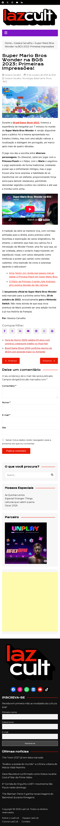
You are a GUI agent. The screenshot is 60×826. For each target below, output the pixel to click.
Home (8, 43)
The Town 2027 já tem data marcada (22, 757)
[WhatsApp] (44, 331)
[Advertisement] (30, 602)
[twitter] (12, 331)
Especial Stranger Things (19, 498)
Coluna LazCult (10, 821)
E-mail (6, 415)
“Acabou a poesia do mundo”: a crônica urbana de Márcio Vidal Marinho (29, 766)
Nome (6, 402)
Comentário (9, 386)
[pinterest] (36, 331)
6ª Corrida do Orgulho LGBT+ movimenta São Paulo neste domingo (27, 786)
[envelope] (28, 331)
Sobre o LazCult (10, 818)
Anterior (12, 360)
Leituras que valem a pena (19, 502)
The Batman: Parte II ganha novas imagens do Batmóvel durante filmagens (27, 796)
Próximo (47, 360)
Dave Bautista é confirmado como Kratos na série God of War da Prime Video (29, 776)
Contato (26, 821)
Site (4, 427)
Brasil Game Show (42, 78)
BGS (5, 81)
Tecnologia (27, 78)
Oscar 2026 (11, 505)
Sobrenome (8, 722)
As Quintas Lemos (15, 495)
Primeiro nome (9, 712)
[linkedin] (20, 331)
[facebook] (4, 331)
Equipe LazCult (30, 818)
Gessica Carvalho (23, 43)
